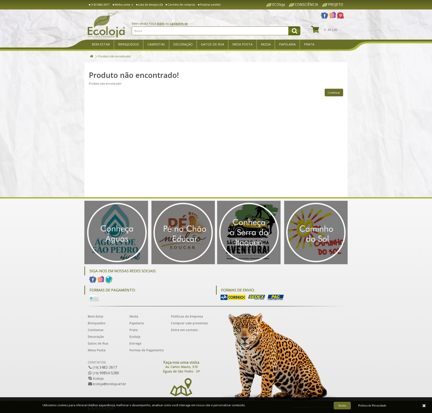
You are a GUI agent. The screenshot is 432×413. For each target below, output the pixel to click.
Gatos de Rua (212, 44)
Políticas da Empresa (187, 316)
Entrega (135, 343)
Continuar (334, 93)
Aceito (342, 405)
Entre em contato (184, 330)
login (160, 23)
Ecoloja (134, 336)
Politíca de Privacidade (372, 405)
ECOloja (278, 4)
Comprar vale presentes (189, 323)
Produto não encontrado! (114, 56)
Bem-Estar (101, 44)
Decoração (183, 44)
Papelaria (287, 44)
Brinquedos (128, 44)
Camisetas (156, 44)
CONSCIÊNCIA (306, 4)
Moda (266, 44)
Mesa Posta (242, 44)
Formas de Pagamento (146, 350)
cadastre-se (179, 23)
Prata (309, 44)
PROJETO (335, 4)
